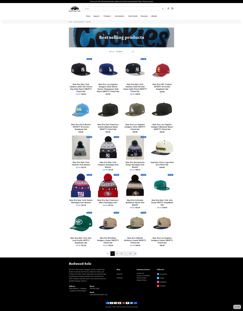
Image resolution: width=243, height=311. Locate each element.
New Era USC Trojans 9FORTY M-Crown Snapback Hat (162, 86)
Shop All (119, 274)
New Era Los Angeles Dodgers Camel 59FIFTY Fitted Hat (162, 240)
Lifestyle (154, 16)
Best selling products (79, 22)
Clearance (144, 16)
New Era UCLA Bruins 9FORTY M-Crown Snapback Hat (81, 126)
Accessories (119, 16)
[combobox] (121, 8)
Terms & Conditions (143, 275)
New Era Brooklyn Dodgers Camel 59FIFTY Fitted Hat (108, 240)
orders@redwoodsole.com (98, 294)
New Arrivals (133, 16)
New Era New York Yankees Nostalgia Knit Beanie (108, 164)
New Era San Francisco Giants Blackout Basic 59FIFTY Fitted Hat (107, 126)
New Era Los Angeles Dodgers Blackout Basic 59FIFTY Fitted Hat (162, 126)
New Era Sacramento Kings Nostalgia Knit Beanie (135, 164)
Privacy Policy (141, 278)
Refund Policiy (142, 280)
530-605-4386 (94, 288)
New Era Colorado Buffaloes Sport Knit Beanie (135, 202)
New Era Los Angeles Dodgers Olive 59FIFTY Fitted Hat (135, 126)
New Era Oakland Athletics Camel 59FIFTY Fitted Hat (135, 240)
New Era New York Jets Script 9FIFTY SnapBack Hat (162, 202)
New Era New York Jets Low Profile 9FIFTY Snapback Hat (80, 240)
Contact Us (140, 273)
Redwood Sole (80, 264)
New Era (88, 22)
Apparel (96, 16)
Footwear (107, 16)
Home (88, 16)
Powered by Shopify (132, 307)
